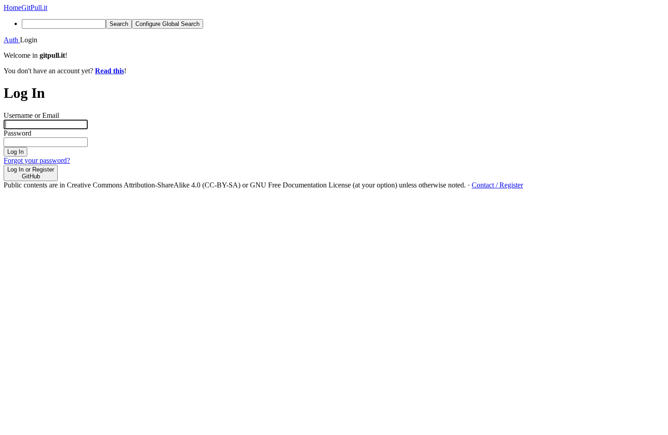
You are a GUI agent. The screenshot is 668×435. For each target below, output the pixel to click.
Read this (109, 71)
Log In (15, 151)
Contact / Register (497, 185)
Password (17, 133)
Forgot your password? (37, 160)
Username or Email (31, 115)
